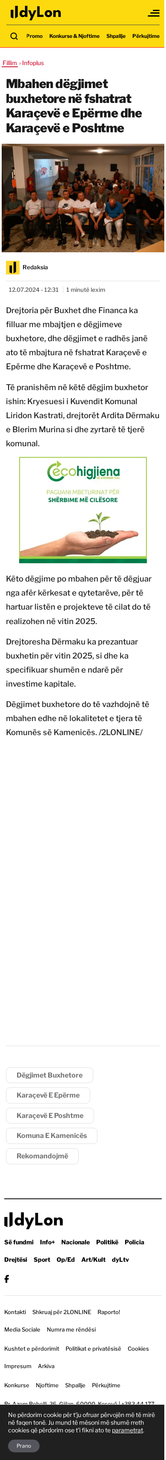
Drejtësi (15, 1259)
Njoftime (47, 1385)
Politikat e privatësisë (93, 1348)
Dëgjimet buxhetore (50, 1075)
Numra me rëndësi (71, 1329)
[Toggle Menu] (154, 13)
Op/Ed (66, 1259)
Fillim (10, 62)
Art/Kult (93, 1259)
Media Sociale (22, 1329)
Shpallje (116, 36)
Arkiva (46, 1366)
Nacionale (75, 1242)
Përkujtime (146, 36)
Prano (24, 1446)
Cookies (138, 1348)
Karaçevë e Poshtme (50, 1116)
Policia (134, 1242)
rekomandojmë (42, 1156)
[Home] (36, 13)
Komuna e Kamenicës (52, 1136)
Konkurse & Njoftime (74, 36)
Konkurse (16, 1385)
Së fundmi (19, 1242)
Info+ (47, 1242)
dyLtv (120, 1259)
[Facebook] (6, 1279)
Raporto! (108, 1312)
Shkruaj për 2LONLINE (61, 1312)
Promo (34, 36)
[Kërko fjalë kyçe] (14, 36)
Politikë (107, 1242)
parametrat (127, 1430)
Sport (42, 1259)
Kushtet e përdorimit (31, 1348)
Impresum (17, 1366)
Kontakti (15, 1312)
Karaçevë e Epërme (48, 1095)
